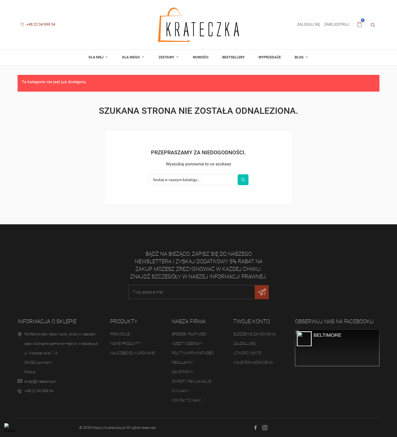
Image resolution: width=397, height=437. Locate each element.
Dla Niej (96, 57)
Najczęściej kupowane (132, 353)
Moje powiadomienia (253, 362)
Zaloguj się (244, 343)
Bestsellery (233, 57)
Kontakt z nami (186, 400)
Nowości (200, 57)
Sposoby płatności (189, 334)
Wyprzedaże (269, 57)
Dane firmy (182, 372)
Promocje (120, 334)
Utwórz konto (247, 353)
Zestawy (167, 57)
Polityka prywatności (193, 353)
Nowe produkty (125, 343)
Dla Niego (131, 57)
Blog (299, 57)
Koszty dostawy (187, 343)
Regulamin (182, 362)
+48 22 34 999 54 (40, 24)
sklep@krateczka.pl (40, 381)
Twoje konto (251, 321)
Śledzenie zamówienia (254, 334)
